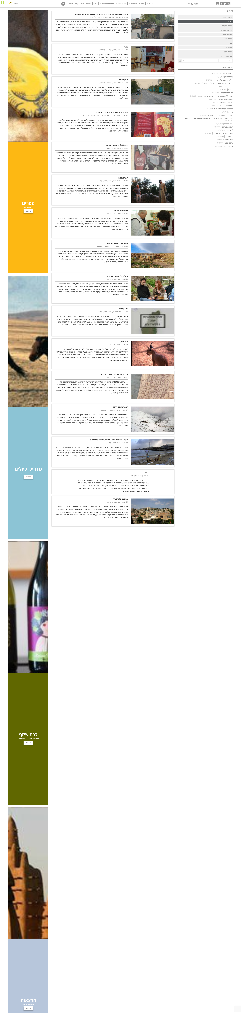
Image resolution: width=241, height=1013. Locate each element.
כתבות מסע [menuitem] (228, 52)
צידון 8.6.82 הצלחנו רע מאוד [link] (223, 133)
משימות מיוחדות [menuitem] (226, 30)
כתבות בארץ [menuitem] (228, 21)
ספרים (98, 115)
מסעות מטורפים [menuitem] (226, 17)
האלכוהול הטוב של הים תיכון (223, 80)
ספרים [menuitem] (151, 4)
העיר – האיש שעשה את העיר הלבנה (220, 115)
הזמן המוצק (229, 139)
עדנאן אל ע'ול (228, 146)
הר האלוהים (229, 136)
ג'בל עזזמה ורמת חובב (225, 99)
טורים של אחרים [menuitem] (226, 56)
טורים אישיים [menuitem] (227, 34)
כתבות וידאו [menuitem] (228, 39)
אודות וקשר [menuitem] (79, 4)
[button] (2, 2)
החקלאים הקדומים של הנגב (223, 109)
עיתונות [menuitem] (141, 4)
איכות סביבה (117, 312)
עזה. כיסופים (228, 123)
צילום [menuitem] (95, 4)
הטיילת (230, 89)
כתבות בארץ (107, 17)
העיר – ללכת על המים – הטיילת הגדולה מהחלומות (215, 96)
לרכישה (28, 742)
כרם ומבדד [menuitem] (122, 4)
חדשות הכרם (116, 246)
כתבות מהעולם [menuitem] (227, 26)
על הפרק (93, 17)
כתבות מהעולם (106, 115)
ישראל (118, 410)
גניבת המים (229, 77)
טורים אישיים (117, 17)
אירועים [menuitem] (88, 4)
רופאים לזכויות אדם (226, 105)
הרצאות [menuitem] (134, 4)
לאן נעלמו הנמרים (227, 93)
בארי (231, 112)
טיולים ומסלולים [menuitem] (108, 4)
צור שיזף (193, 4)
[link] (228, 3)
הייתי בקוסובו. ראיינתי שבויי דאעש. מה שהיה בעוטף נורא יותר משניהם (209, 118)
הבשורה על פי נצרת (226, 73)
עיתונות (100, 17)
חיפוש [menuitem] (71, 4)
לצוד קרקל (229, 130)
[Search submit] (179, 61)
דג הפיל (230, 86)
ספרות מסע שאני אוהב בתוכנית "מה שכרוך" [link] (217, 83)
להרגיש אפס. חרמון (226, 102)
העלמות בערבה (227, 127)
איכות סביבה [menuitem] (227, 47)
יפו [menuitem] (231, 43)
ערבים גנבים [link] (229, 143)
